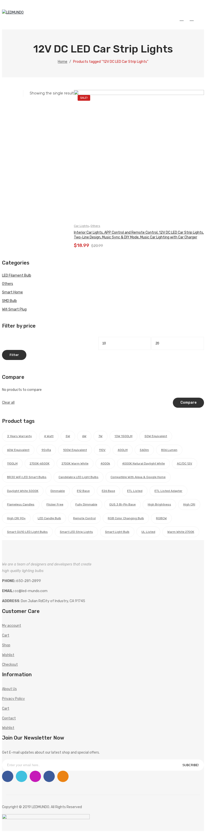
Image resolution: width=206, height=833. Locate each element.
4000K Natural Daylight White (143, 463)
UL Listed (148, 532)
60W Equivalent (18, 450)
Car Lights (81, 226)
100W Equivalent (75, 450)
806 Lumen (169, 450)
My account (183, 19)
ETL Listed (134, 491)
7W (100, 436)
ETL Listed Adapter (168, 491)
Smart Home (12, 292)
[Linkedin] (49, 776)
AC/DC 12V (184, 463)
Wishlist (193, 19)
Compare (188, 402)
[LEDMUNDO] (13, 12)
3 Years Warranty (19, 436)
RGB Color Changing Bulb (126, 518)
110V (102, 450)
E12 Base (83, 491)
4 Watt (49, 436)
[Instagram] (35, 776)
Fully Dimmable (86, 504)
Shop (6, 645)
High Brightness (159, 504)
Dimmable (57, 491)
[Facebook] (7, 776)
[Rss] (63, 776)
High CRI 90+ (16, 518)
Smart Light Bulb (117, 532)
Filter (14, 355)
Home (62, 62)
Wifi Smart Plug (14, 309)
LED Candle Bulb (49, 518)
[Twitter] (21, 776)
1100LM (12, 463)
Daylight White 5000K (22, 491)
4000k (105, 463)
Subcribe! (190, 765)
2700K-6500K (39, 463)
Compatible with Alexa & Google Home (138, 477)
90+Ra (46, 450)
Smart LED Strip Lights (76, 532)
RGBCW (161, 518)
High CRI (189, 504)
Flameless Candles (20, 504)
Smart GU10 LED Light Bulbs (27, 532)
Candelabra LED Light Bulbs (78, 477)
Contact (9, 718)
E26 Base (108, 491)
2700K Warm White (75, 463)
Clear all (8, 402)
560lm (144, 450)
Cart (5, 635)
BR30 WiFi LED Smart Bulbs (26, 477)
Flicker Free (54, 504)
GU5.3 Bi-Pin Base (122, 504)
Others (95, 226)
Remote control (84, 518)
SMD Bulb (9, 301)
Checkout (10, 664)
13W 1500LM (123, 436)
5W (68, 436)
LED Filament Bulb (16, 275)
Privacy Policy (13, 699)
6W (84, 436)
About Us (9, 689)
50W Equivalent (155, 436)
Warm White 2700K (180, 532)
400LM (123, 450)
